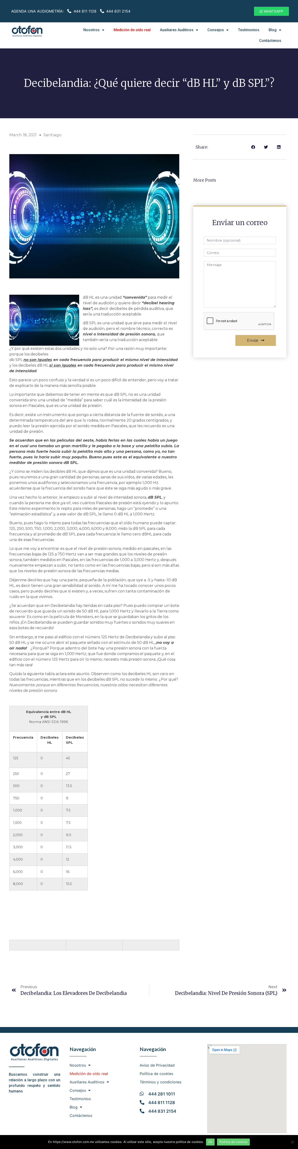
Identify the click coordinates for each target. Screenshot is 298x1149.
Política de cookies (156, 1073)
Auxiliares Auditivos (176, 30)
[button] (271, 11)
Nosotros (91, 30)
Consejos (215, 30)
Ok (210, 1142)
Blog (273, 30)
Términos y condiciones (160, 1082)
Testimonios (248, 30)
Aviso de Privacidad (157, 1065)
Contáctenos (270, 40)
